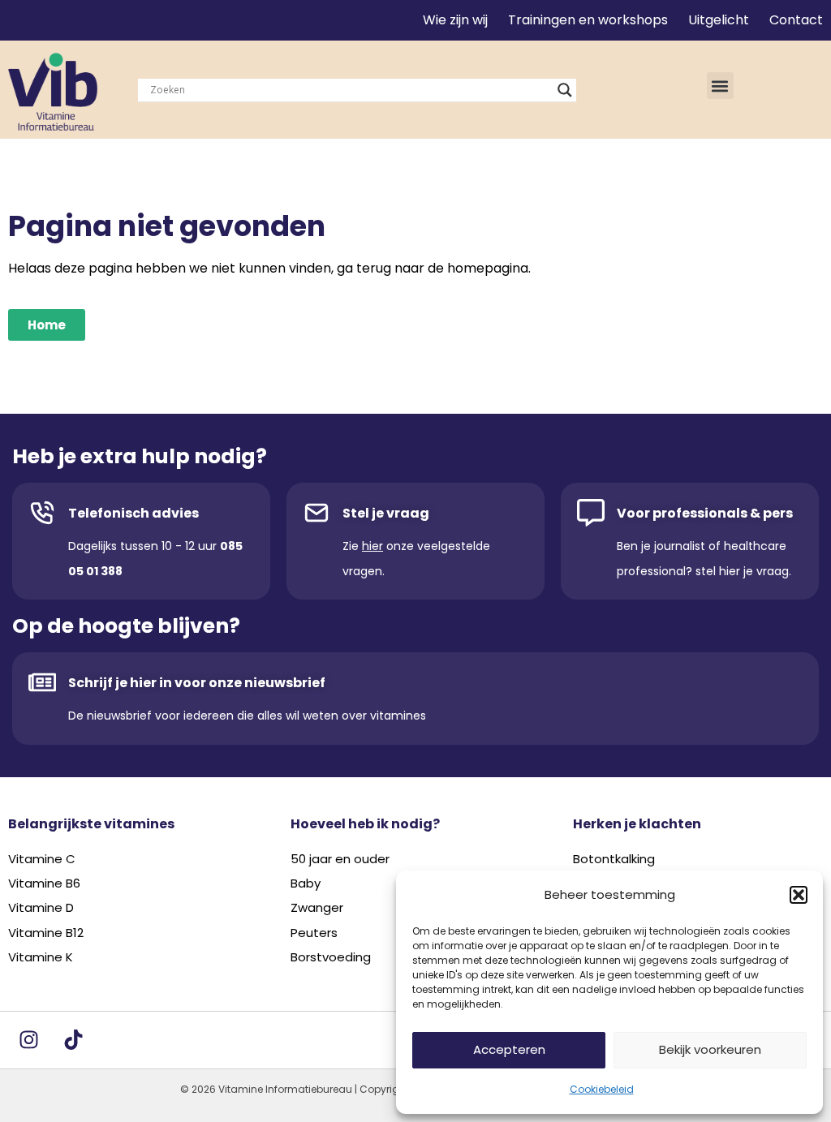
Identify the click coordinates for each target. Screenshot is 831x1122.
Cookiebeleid (602, 1089)
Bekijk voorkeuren (710, 1049)
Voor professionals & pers (705, 513)
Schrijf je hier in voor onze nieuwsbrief (196, 682)
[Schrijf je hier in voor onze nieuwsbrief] (42, 682)
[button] (798, 895)
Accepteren (509, 1049)
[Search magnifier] (564, 90)
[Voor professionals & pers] (591, 513)
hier (372, 546)
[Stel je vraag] (316, 513)
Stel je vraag (385, 513)
